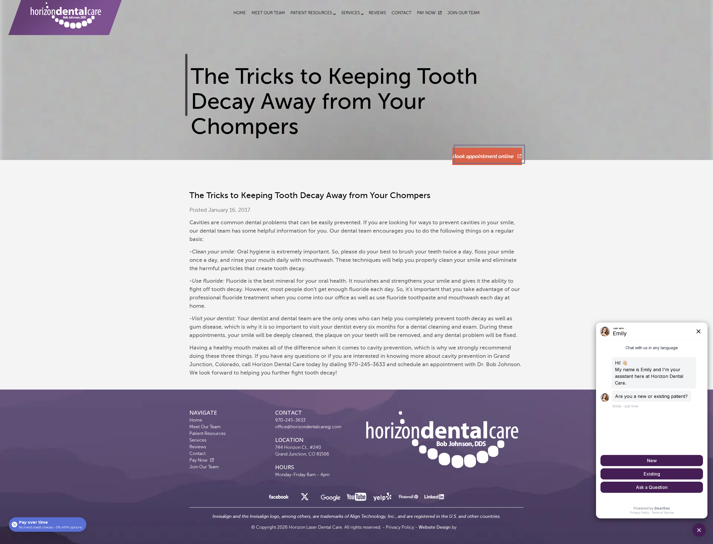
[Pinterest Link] (408, 498)
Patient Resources (311, 13)
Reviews (377, 13)
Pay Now (426, 13)
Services (350, 13)
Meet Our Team (268, 13)
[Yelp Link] (382, 498)
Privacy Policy (400, 527)
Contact (401, 13)
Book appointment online (483, 156)
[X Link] (304, 498)
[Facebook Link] (279, 498)
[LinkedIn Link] (434, 498)
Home (239, 13)
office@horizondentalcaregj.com (308, 426)
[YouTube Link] (356, 498)
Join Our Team (464, 13)
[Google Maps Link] (330, 499)
